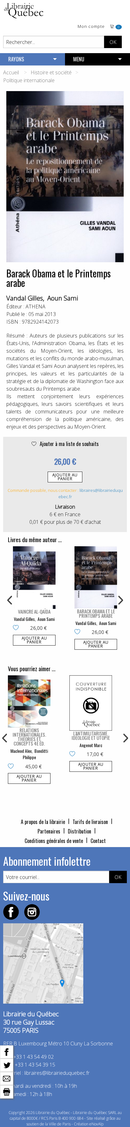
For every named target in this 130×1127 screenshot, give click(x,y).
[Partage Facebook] (6, 1051)
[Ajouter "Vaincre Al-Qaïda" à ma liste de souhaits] (17, 628)
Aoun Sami (62, 298)
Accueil (11, 72)
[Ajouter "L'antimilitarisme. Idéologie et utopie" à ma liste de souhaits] (73, 754)
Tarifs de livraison (90, 822)
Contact (98, 841)
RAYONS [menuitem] (16, 59)
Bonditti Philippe (35, 753)
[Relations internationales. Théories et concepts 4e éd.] (29, 701)
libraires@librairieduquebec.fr (57, 1072)
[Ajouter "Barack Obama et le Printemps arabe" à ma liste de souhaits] (78, 632)
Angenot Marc (91, 745)
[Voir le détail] (34, 577)
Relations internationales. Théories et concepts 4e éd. (29, 737)
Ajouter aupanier (65, 476)
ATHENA (35, 306)
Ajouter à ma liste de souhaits (68, 444)
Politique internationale (29, 80)
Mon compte (91, 26)
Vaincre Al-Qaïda (34, 611)
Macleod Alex (21, 750)
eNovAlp (96, 1124)
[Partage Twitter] (6, 1064)
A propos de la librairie (43, 822)
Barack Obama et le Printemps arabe (96, 613)
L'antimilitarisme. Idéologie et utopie (91, 735)
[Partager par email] (6, 1077)
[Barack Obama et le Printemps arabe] (95, 577)
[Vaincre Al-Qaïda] (34, 577)
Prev (10, 600)
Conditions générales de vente (54, 841)
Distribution (79, 831)
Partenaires (49, 831)
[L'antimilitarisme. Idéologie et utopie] (90, 703)
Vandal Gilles (24, 298)
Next (120, 600)
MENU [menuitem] (78, 59)
